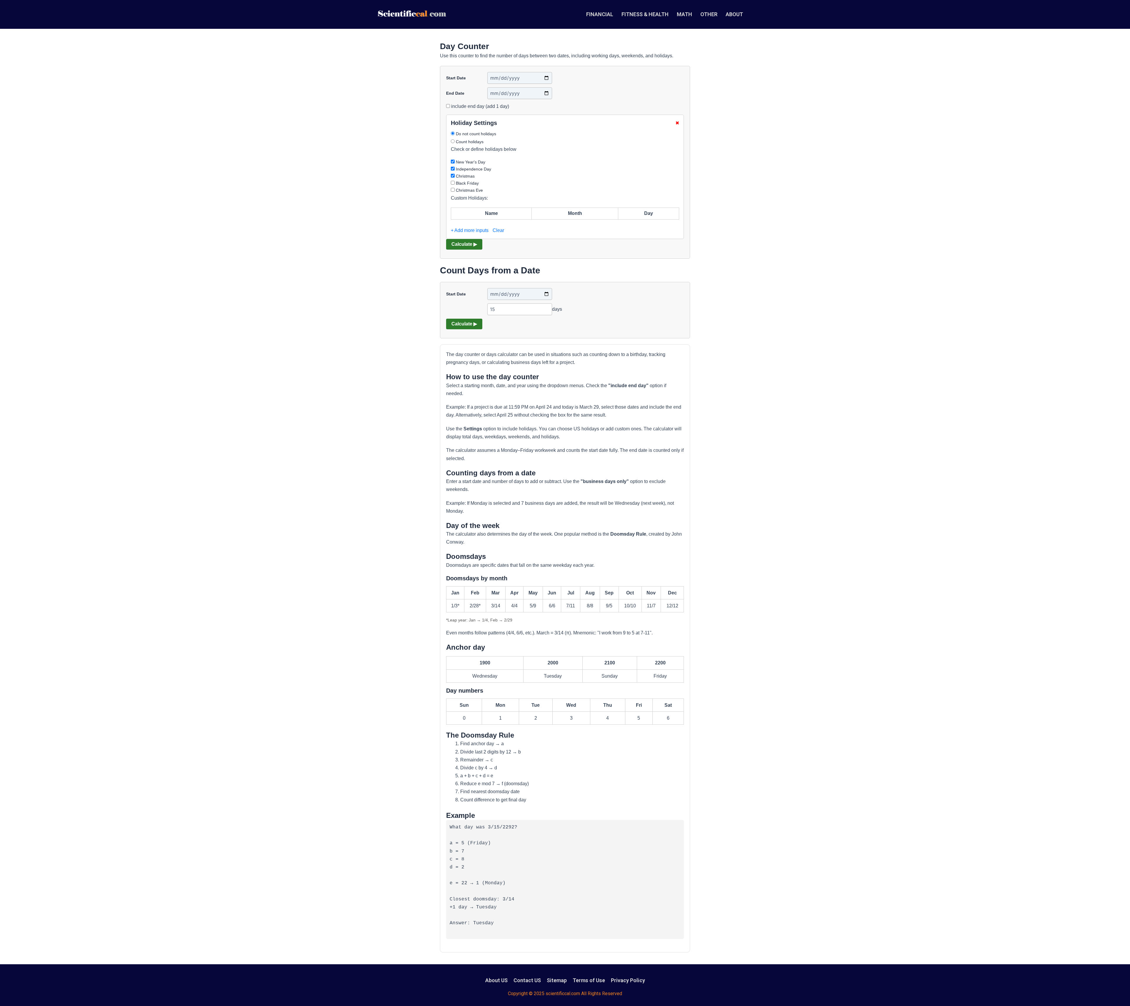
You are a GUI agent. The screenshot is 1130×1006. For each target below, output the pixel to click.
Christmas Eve (469, 190)
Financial (599, 14)
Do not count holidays (475, 133)
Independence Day (473, 169)
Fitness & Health (645, 14)
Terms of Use (589, 980)
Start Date (456, 78)
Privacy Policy (628, 980)
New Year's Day (470, 162)
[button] (737, 14)
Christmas (465, 176)
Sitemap (557, 980)
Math (684, 14)
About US (496, 980)
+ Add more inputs (469, 230)
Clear (498, 230)
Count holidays (469, 141)
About (734, 14)
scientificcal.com (563, 993)
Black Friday (467, 183)
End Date (455, 93)
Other (708, 14)
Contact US (527, 980)
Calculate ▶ (464, 244)
